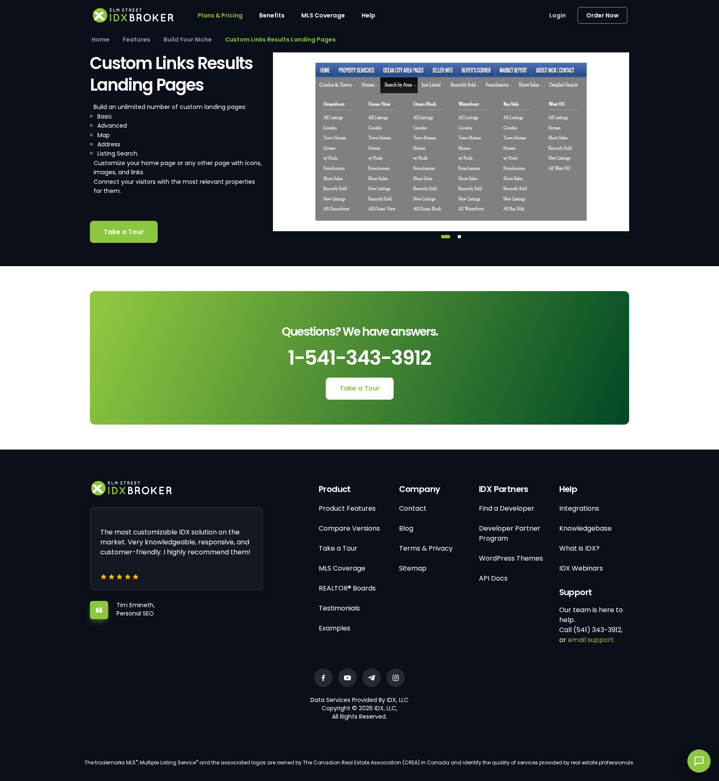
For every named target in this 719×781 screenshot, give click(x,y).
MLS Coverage (323, 15)
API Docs (493, 578)
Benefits (272, 15)
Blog (406, 528)
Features (136, 39)
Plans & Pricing (220, 15)
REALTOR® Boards (347, 588)
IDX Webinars (581, 568)
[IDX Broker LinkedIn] (371, 677)
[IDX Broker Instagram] (396, 677)
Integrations (579, 508)
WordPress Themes (511, 558)
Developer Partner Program (509, 533)
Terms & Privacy (426, 548)
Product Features (347, 508)
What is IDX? (579, 548)
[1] (445, 236)
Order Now (602, 15)
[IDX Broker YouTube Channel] (347, 677)
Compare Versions (349, 528)
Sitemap (412, 568)
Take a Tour (124, 232)
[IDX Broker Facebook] (323, 677)
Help (368, 15)
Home (100, 39)
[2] (459, 236)
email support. (591, 640)
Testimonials (339, 608)
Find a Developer (506, 508)
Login (557, 15)
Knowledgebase (585, 528)
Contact (412, 508)
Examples (334, 628)
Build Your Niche (188, 39)
